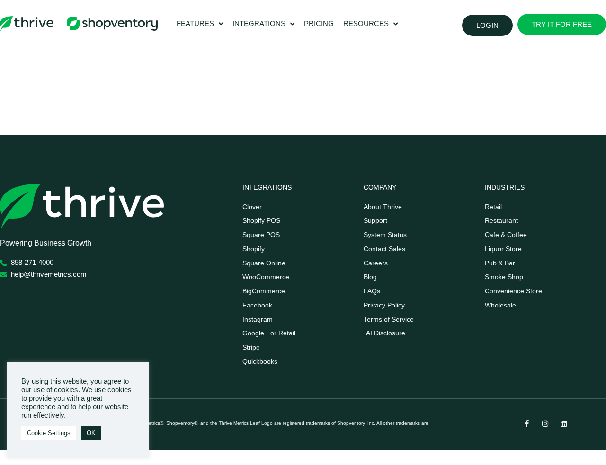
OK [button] (91, 433)
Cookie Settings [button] (49, 433)
